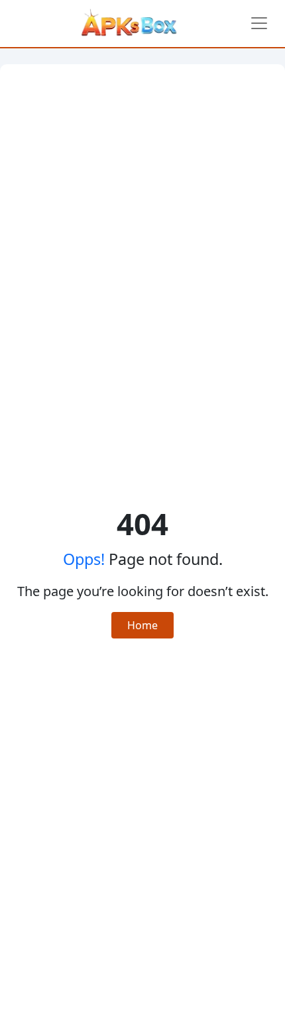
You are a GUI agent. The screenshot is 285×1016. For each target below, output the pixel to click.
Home (142, 625)
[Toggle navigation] (259, 23)
